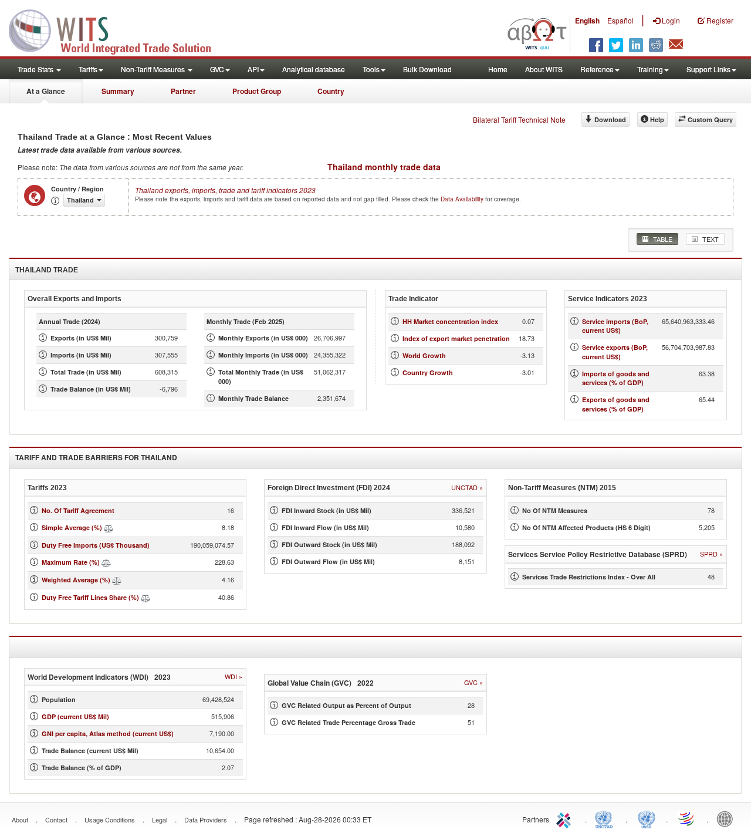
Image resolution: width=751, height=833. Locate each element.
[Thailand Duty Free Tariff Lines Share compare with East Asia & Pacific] (145, 597)
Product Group (256, 91)
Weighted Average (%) (76, 579)
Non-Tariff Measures (154, 69)
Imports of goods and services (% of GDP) (615, 378)
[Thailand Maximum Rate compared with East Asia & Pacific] (106, 562)
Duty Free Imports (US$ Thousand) (96, 545)
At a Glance (45, 91)
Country (330, 91)
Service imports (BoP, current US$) (615, 326)
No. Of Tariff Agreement (78, 510)
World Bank (727, 818)
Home (498, 69)
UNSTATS (646, 818)
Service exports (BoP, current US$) (615, 352)
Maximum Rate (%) (71, 562)
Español (620, 20)
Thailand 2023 (225, 190)
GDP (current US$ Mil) (75, 716)
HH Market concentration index (450, 321)
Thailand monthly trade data (384, 167)
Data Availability (463, 199)
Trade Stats (36, 69)
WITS (117, 29)
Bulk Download (427, 69)
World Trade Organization (687, 818)
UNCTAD (606, 818)
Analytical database (313, 69)
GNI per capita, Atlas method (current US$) (108, 733)
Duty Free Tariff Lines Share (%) (90, 597)
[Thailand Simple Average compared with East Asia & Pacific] (108, 527)
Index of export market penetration (456, 338)
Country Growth (427, 372)
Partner (183, 91)
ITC (565, 818)
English (587, 20)
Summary (118, 91)
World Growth (424, 355)
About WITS (544, 69)
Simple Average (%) (72, 527)
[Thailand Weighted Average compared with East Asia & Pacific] (116, 579)
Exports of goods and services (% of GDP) (615, 404)
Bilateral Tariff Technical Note (519, 119)
